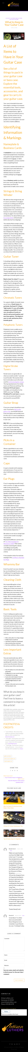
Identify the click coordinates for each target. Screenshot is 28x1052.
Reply (11, 850)
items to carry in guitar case (9, 758)
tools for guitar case (8, 761)
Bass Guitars (18, 18)
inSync (21, 748)
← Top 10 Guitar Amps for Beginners (13, 777)
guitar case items (7, 756)
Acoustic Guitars (10, 18)
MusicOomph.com (9, 736)
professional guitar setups (16, 382)
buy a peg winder (8, 218)
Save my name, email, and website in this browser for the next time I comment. (14, 972)
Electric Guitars (14, 19)
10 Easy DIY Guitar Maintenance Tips (13, 826)
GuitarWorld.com (12, 743)
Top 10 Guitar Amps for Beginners (12, 839)
